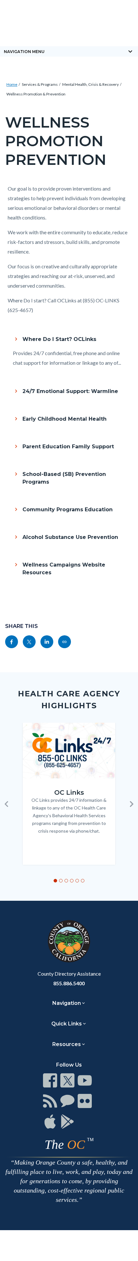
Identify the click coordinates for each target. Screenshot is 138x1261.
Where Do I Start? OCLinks (59, 339)
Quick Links (66, 1024)
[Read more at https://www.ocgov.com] (69, 941)
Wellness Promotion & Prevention (35, 94)
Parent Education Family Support (68, 446)
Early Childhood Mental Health (64, 419)
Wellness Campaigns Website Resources (63, 569)
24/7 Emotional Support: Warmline (70, 391)
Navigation (66, 1003)
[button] (6, 804)
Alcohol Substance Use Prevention (70, 537)
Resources (66, 1044)
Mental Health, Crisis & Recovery (90, 84)
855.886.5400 (69, 983)
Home (11, 84)
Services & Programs (40, 84)
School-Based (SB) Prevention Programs (64, 478)
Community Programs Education (67, 509)
